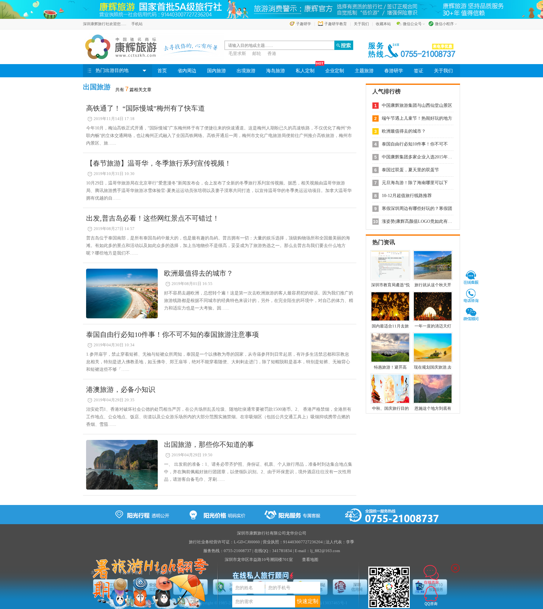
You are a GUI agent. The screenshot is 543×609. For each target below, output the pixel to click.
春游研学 (393, 70)
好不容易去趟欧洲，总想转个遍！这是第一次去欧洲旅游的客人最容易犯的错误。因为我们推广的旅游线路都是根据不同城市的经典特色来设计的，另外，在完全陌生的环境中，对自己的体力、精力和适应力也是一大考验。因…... (258, 300)
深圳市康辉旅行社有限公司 (261, 533)
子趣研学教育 (335, 24)
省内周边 (187, 70)
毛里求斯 (237, 53)
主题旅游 (364, 70)
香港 (271, 53)
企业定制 (334, 70)
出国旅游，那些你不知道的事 (209, 444)
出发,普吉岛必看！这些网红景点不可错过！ (152, 218)
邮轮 (256, 53)
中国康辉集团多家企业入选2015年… (417, 157)
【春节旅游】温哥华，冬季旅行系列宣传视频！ (158, 163)
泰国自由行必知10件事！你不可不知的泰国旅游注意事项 (172, 334)
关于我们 (361, 24)
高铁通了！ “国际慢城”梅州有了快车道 (145, 108)
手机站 (137, 24)
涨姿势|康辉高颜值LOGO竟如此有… (417, 221)
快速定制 (307, 601)
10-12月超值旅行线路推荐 (407, 195)
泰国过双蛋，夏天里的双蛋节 (410, 169)
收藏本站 (383, 24)
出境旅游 (246, 70)
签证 (418, 70)
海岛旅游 (275, 70)
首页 (162, 70)
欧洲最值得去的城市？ (198, 273)
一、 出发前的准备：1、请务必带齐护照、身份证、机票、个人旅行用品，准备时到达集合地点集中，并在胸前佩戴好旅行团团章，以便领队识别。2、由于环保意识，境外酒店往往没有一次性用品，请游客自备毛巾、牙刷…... (258, 472)
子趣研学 (303, 24)
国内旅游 (216, 70)
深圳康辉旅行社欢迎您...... (104, 24)
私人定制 (305, 70)
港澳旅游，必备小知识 (120, 389)
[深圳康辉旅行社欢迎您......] (153, 47)
